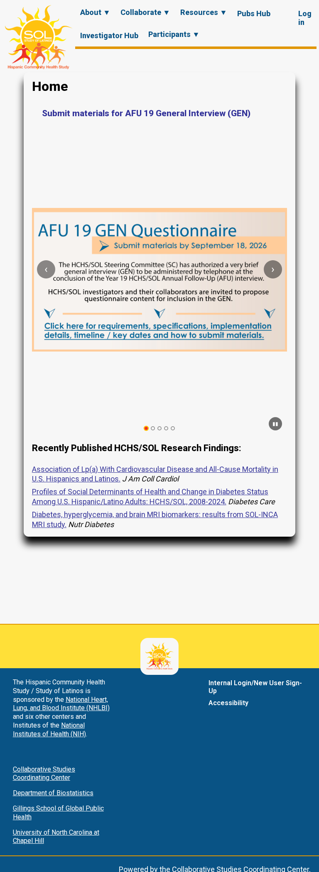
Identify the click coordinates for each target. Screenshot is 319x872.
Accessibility (228, 703)
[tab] (146, 428)
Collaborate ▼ (145, 12)
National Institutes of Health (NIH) (49, 729)
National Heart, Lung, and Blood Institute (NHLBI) (61, 704)
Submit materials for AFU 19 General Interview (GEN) (146, 113)
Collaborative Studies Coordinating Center (44, 773)
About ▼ (95, 12)
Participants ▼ (174, 34)
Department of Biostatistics (53, 793)
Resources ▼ (203, 12)
